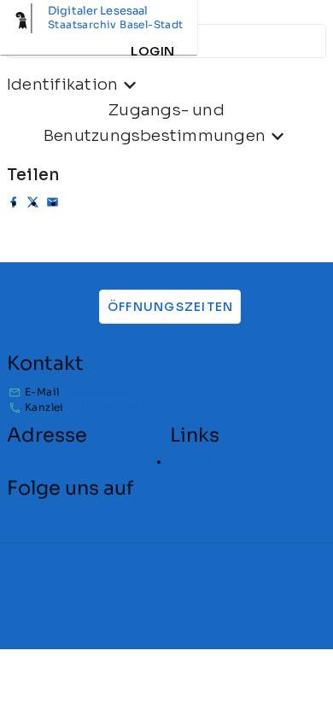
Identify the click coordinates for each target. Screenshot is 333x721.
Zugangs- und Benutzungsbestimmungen (155, 122)
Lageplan (194, 461)
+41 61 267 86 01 (110, 407)
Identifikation (62, 84)
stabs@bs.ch (100, 391)
